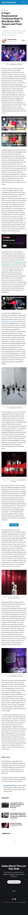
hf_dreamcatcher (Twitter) (16, 407)
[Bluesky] (12, 899)
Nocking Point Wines (10, 785)
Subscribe (14, 525)
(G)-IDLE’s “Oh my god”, (10, 321)
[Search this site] (23, 2)
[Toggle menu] (25, 2)
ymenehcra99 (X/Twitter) (14, 598)
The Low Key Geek (8, 2)
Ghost (23, 902)
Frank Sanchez (12, 39)
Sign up (14, 891)
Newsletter (4, 10)
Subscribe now (15, 882)
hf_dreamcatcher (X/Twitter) (16, 64)
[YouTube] (15, 899)
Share (23, 40)
